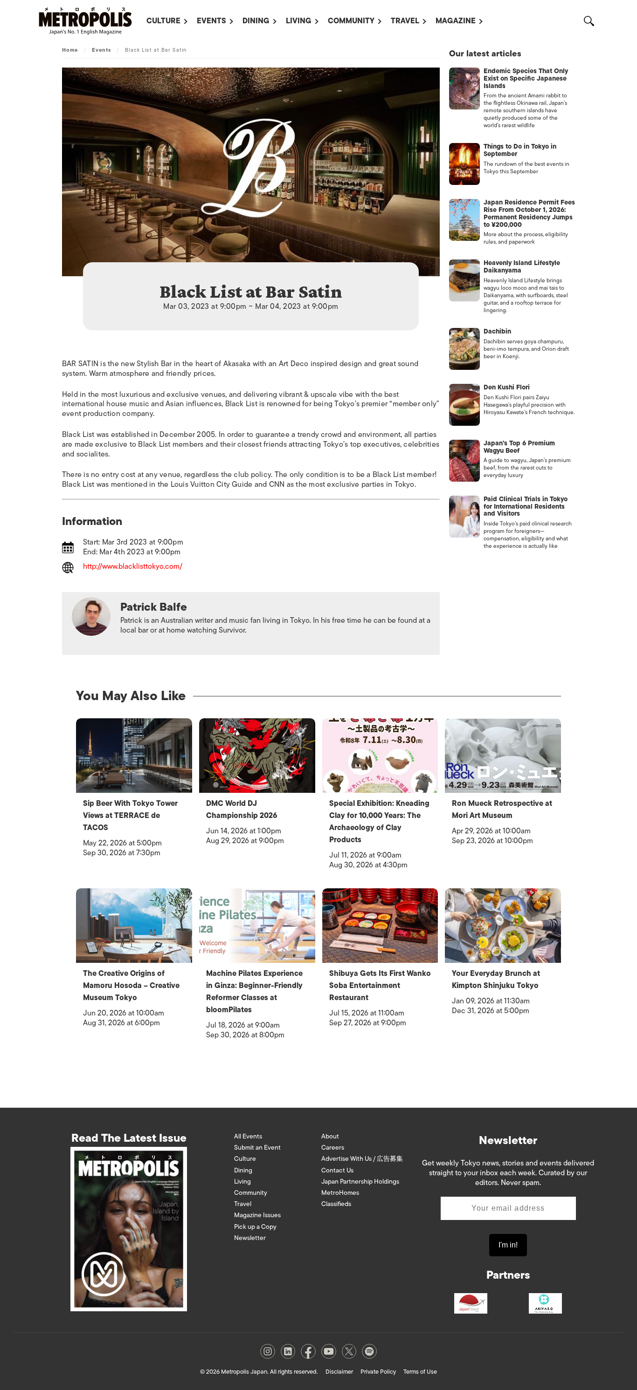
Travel (405, 21)
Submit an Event (257, 1147)
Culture (163, 21)
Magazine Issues (257, 1215)
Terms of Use (420, 1371)
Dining (256, 21)
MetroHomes (340, 1192)
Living (299, 21)
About (330, 1136)
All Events (248, 1136)
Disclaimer (339, 1371)
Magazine (456, 21)
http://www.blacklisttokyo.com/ (132, 567)
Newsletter (250, 1238)
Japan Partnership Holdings (360, 1181)
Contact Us (337, 1170)
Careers (332, 1147)
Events (211, 21)
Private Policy (378, 1371)
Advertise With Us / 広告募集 (362, 1158)
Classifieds (336, 1204)
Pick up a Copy (255, 1226)
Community (351, 21)
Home (70, 50)
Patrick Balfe (153, 607)
